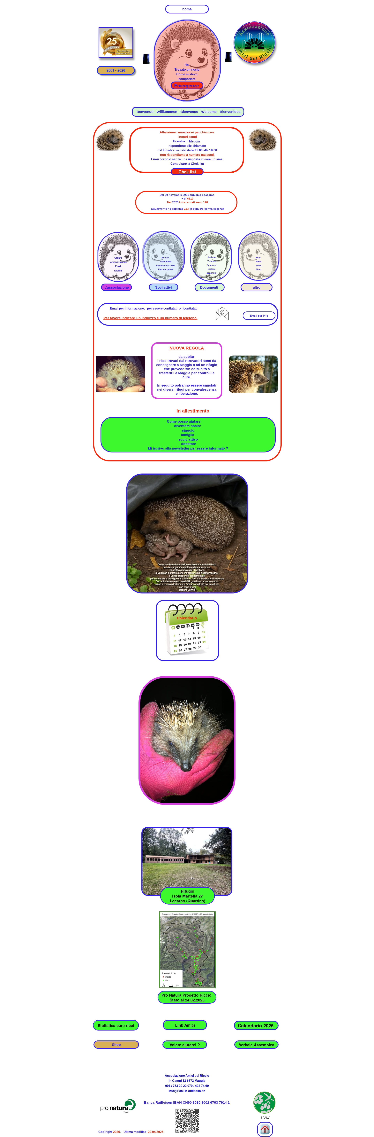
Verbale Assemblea (256, 1044)
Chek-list (187, 171)
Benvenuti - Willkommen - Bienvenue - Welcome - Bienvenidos (188, 112)
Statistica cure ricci (116, 1025)
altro (256, 287)
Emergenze (187, 85)
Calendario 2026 (256, 1025)
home (187, 9)
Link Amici (185, 1025)
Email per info (259, 316)
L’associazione (116, 287)
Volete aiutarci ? (185, 1044)
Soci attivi (163, 287)
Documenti (209, 287)
